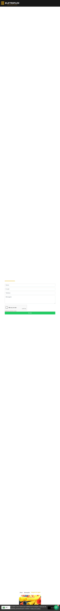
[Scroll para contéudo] (31, 579)
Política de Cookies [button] (35, 608)
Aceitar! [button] (53, 607)
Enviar (30, 313)
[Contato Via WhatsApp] (56, 607)
